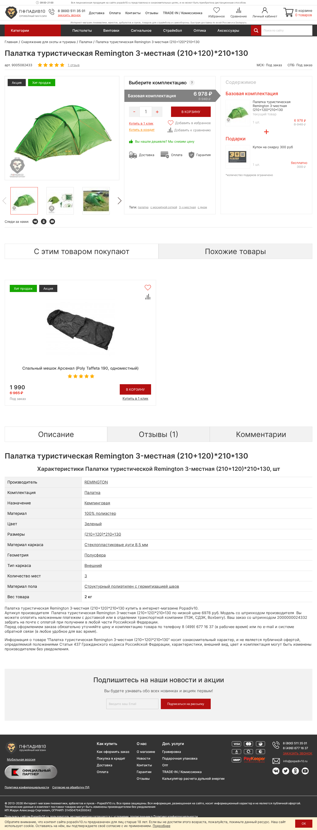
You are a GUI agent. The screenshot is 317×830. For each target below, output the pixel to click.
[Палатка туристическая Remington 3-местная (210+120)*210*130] (24, 200)
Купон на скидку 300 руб (273, 147)
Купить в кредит (142, 130)
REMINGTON (96, 482)
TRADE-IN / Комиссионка (182, 13)
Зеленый (93, 524)
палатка (143, 207)
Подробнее (161, 826)
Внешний (93, 565)
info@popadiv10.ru (295, 761)
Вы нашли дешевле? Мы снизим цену (164, 141)
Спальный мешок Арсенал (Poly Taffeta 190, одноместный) (80, 368)
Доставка (96, 13)
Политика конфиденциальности (27, 787)
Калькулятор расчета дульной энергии (193, 778)
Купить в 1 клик (141, 123)
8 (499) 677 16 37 (295, 748)
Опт (165, 765)
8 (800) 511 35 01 (71, 11)
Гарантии (144, 772)
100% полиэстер (100, 513)
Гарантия (203, 155)
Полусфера (95, 555)
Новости (143, 758)
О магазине (146, 752)
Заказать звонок (69, 15)
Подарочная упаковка (179, 758)
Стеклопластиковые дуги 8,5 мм (116, 544)
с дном (202, 207)
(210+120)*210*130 (102, 534)
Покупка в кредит (111, 758)
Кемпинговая (97, 503)
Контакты (133, 13)
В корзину (135, 389)
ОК (304, 823)
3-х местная (187, 207)
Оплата (115, 13)
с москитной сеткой (163, 207)
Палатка (92, 492)
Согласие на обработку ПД (70, 787)
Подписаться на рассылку (185, 704)
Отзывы (151, 13)
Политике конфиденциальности (175, 816)
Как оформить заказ (113, 752)
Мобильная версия (21, 759)
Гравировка (171, 752)
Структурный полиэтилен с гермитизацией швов (131, 586)
